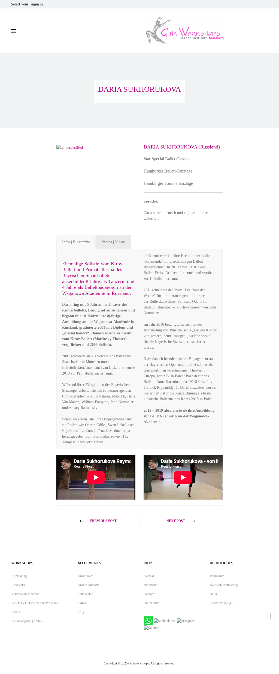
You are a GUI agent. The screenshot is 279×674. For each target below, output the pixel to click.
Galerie (16, 612)
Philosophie (85, 594)
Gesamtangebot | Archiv (26, 621)
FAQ (81, 612)
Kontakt (149, 576)
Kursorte (149, 594)
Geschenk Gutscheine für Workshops (35, 603)
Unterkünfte (151, 603)
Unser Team (85, 576)
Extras (82, 603)
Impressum (217, 576)
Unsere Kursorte (88, 585)
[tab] (76, 242)
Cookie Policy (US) (222, 603)
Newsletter (150, 585)
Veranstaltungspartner (25, 594)
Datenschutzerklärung (224, 585)
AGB (213, 594)
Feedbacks (18, 585)
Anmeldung (19, 576)
